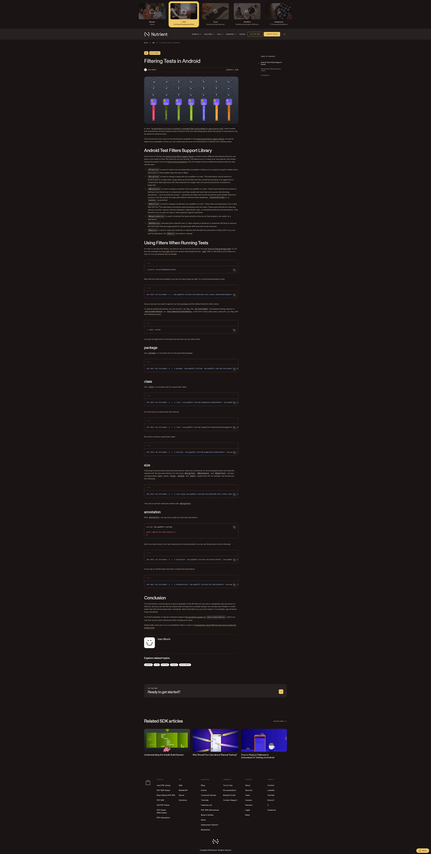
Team (247, 795)
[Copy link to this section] (141, 150)
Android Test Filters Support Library (271, 63)
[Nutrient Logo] (155, 34)
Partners (248, 805)
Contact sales (271, 34)
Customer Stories (208, 795)
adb (167, 251)
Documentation (229, 790)
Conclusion (265, 75)
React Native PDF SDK (166, 795)
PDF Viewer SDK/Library (162, 811)
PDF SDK (160, 800)
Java (156, 664)
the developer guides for (205, 617)
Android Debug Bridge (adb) (219, 249)
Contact (270, 785)
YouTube (270, 795)
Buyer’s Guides (207, 815)
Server (181, 795)
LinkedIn (270, 790)
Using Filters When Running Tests (270, 70)
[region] (191, 368)
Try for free (255, 34)
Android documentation (177, 162)
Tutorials (205, 800)
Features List (206, 805)
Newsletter (205, 830)
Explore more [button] (279, 721)
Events (204, 790)
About (247, 785)
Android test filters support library (210, 139)
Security (248, 790)
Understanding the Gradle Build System (164, 754)
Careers (248, 800)
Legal (247, 810)
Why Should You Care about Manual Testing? (215, 754)
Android (148, 664)
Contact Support (230, 800)
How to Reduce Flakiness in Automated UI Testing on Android (257, 756)
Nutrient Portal (229, 795)
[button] (197, 34)
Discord (270, 800)
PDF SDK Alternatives (210, 810)
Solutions (183, 800)
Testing (165, 664)
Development (185, 664)
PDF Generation (163, 817)
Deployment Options (209, 825)
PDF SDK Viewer (163, 790)
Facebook (271, 810)
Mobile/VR (183, 790)
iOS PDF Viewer (163, 805)
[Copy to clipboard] (234, 270)
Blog (203, 785)
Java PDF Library (164, 785)
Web (180, 785)
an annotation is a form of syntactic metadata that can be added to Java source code (187, 128)
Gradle (174, 664)
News (203, 820)
